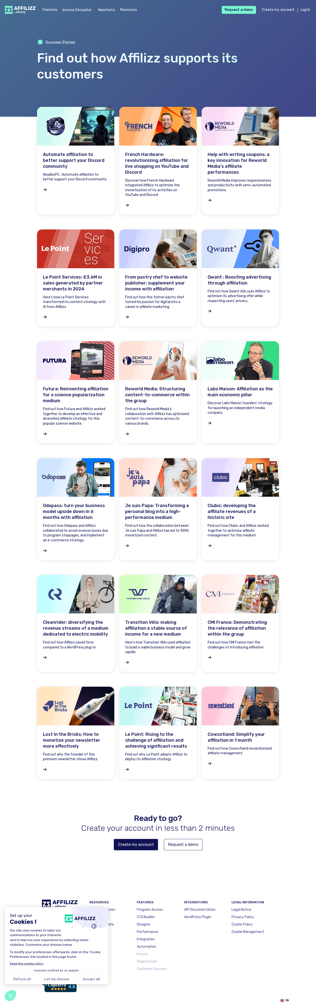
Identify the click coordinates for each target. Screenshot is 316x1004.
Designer (144, 924)
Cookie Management (248, 932)
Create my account (278, 10)
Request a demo (239, 10)
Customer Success (152, 969)
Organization (147, 961)
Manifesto (106, 10)
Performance (147, 932)
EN (287, 1000)
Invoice (142, 954)
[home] (19, 10)
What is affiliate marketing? (101, 927)
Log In (305, 10)
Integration (146, 939)
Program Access (150, 910)
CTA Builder (146, 917)
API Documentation (200, 910)
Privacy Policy (243, 917)
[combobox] (284, 1000)
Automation (146, 947)
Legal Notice (241, 910)
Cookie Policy (242, 924)
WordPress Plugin (197, 917)
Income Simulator (77, 10)
